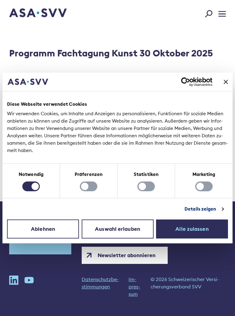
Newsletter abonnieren (126, 255)
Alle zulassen (191, 229)
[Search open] (210, 12)
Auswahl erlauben (117, 229)
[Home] (27, 14)
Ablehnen (43, 229)
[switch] (88, 186)
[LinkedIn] (13, 287)
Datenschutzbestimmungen (100, 283)
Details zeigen (200, 209)
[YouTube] (29, 287)
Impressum (134, 286)
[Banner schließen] (226, 82)
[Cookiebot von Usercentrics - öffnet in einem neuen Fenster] (185, 81)
